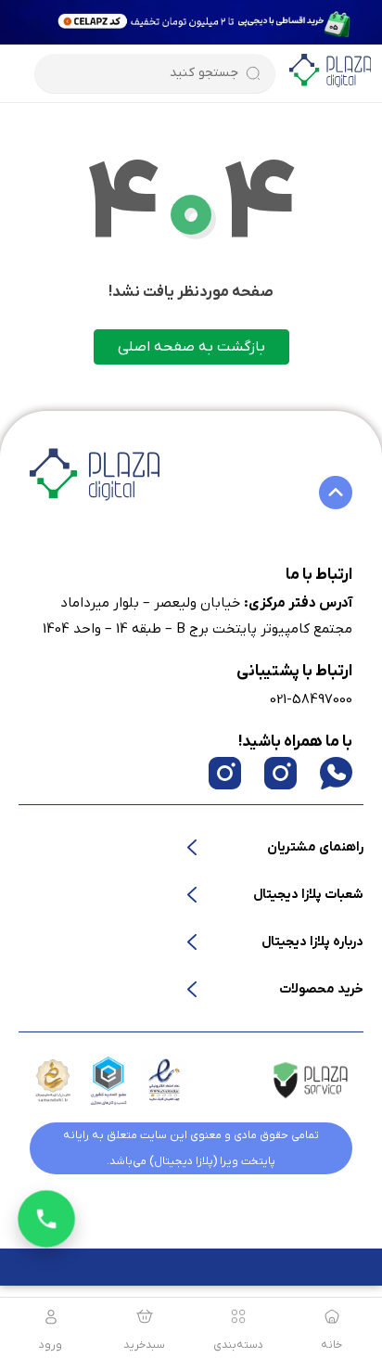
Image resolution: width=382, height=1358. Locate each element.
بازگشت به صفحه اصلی (191, 347)
